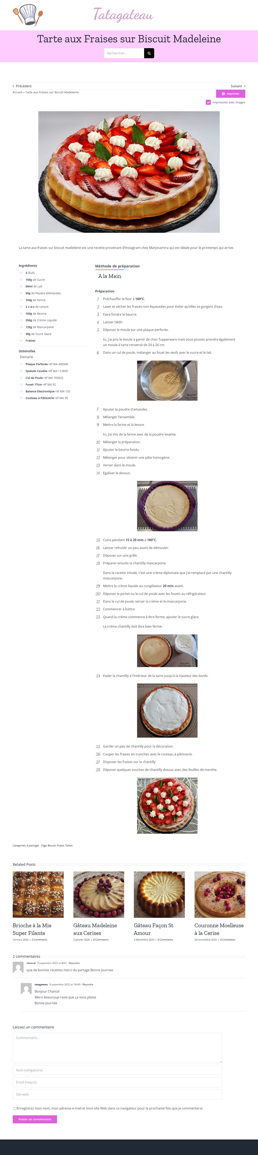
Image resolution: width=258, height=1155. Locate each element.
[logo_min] (28, 5)
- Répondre (73, 963)
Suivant (236, 86)
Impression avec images (229, 102)
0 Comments (39, 939)
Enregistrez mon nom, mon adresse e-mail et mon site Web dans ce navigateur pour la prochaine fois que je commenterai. (110, 1108)
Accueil (17, 92)
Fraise (60, 845)
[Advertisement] (52, 433)
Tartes (69, 845)
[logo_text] (123, 9)
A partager (33, 845)
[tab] (109, 275)
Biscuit (52, 845)
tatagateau (41, 984)
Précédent (24, 86)
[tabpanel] (167, 285)
